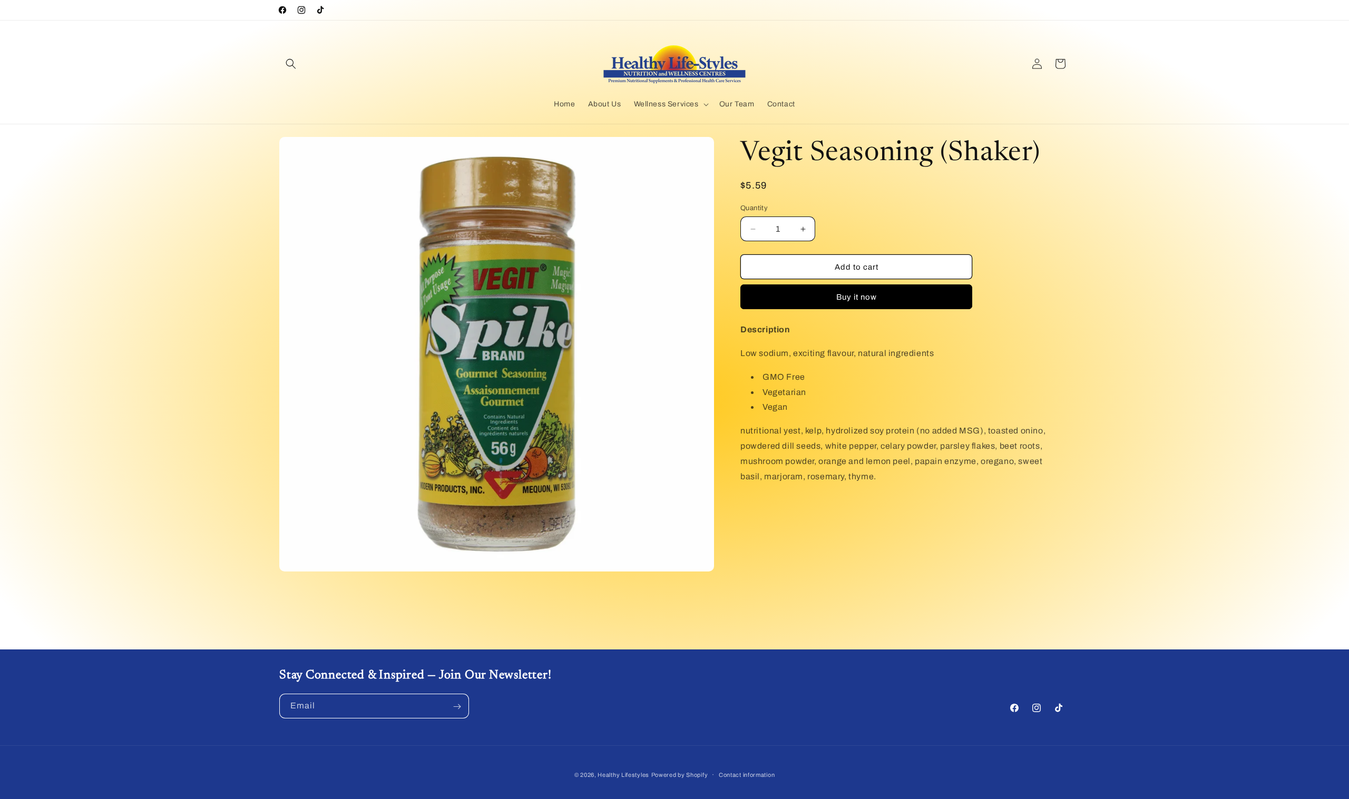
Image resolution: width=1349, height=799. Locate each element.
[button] (290, 63)
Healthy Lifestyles (623, 775)
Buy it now (856, 297)
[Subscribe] (456, 706)
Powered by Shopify (679, 775)
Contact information (747, 774)
